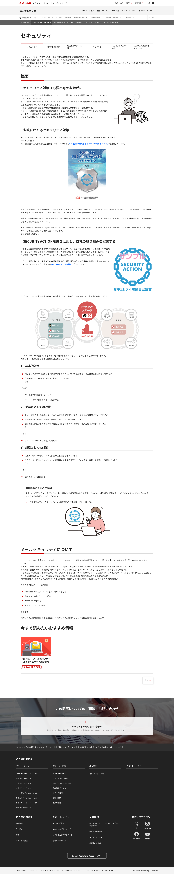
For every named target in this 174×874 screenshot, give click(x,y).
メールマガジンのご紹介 (110, 22)
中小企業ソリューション (30, 18)
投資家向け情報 (95, 843)
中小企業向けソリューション (27, 773)
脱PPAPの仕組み (53, 47)
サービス (19, 829)
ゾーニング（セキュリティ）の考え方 (41, 440)
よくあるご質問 (58, 823)
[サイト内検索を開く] (148, 3)
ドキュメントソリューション (27, 802)
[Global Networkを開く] (153, 3)
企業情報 (138, 3)
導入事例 (115, 10)
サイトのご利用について (50, 870)
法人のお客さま (28, 10)
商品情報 (19, 823)
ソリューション (88, 10)
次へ (146, 680)
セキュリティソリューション (26, 798)
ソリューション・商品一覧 (44, 18)
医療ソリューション (23, 783)
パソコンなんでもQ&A (92, 22)
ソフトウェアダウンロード (63, 835)
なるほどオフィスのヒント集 (41, 22)
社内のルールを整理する (35, 476)
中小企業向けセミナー (81, 18)
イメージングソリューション (27, 793)
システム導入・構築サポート (112, 18)
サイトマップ (34, 870)
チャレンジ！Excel (77, 22)
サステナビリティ (96, 837)
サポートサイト (61, 817)
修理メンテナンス (59, 840)
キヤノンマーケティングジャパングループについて (104, 824)
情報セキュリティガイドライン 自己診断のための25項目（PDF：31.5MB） (61, 501)
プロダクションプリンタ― (63, 783)
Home (18, 747)
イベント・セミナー (146, 10)
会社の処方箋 (25, 22)
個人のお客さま (24, 817)
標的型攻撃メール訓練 (75, 46)
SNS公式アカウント (142, 817)
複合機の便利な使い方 (61, 22)
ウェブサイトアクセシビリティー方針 (100, 870)
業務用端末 (57, 798)
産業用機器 (57, 802)
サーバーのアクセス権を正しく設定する (42, 399)
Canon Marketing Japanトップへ (87, 855)
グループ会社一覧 (96, 831)
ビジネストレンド (128, 10)
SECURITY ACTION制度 (61, 264)
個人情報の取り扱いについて (72, 870)
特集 (17, 835)
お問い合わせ (21, 870)
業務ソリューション (23, 807)
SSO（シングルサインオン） (120, 46)
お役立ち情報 (95, 18)
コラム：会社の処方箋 (32, 667)
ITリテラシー (98, 47)
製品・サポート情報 (122, 3)
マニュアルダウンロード (62, 829)
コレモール (140, 18)
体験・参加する (129, 18)
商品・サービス (103, 10)
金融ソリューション (23, 778)
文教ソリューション (23, 788)
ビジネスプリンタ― (60, 778)
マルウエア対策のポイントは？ (141, 46)
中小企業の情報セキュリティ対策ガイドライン (89, 143)
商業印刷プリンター (60, 788)
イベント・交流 (22, 840)
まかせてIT (68, 18)
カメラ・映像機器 (59, 773)
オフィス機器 (58, 793)
